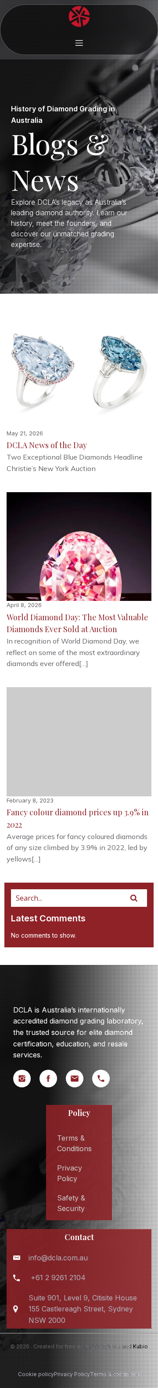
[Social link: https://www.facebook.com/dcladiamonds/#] (53, 1078)
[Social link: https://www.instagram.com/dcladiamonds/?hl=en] (26, 1078)
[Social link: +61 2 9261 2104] (105, 1078)
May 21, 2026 (25, 433)
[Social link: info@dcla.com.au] (79, 1078)
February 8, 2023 (30, 800)
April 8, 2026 (24, 604)
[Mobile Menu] (79, 42)
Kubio (140, 1346)
